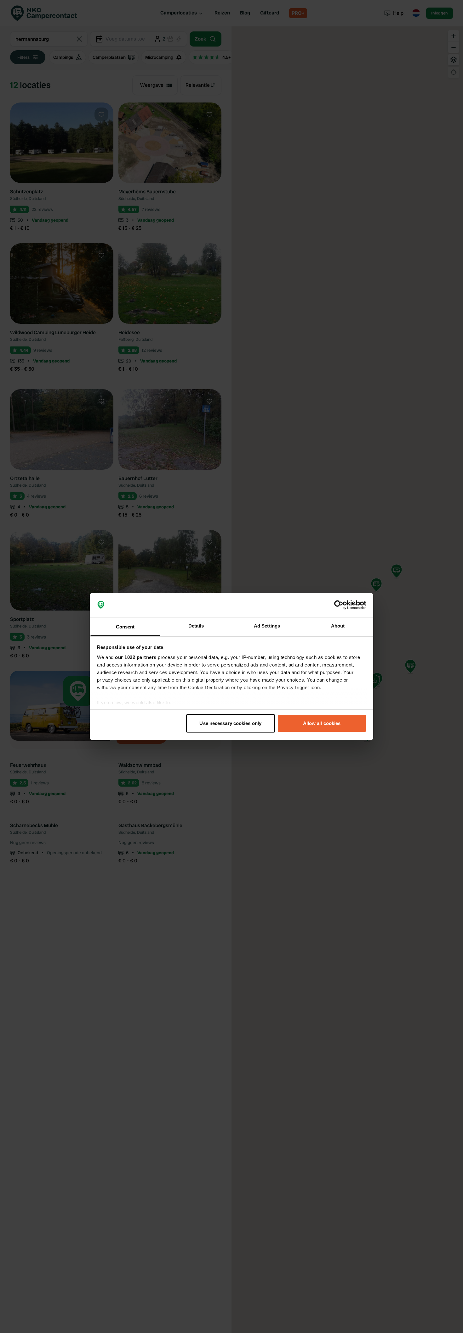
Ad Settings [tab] (267, 625)
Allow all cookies (322, 723)
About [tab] (338, 625)
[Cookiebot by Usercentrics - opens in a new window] (338, 605)
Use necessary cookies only (230, 723)
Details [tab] (196, 625)
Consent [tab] (125, 626)
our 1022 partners (136, 657)
